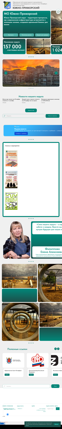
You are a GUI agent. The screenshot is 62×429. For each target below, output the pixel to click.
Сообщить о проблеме (21, 133)
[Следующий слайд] (56, 73)
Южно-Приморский (26, 7)
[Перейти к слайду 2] (29, 88)
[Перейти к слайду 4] (31, 88)
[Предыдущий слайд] (5, 73)
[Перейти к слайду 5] (32, 88)
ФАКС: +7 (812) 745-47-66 (8, 409)
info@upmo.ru (20, 408)
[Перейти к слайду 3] (30, 88)
